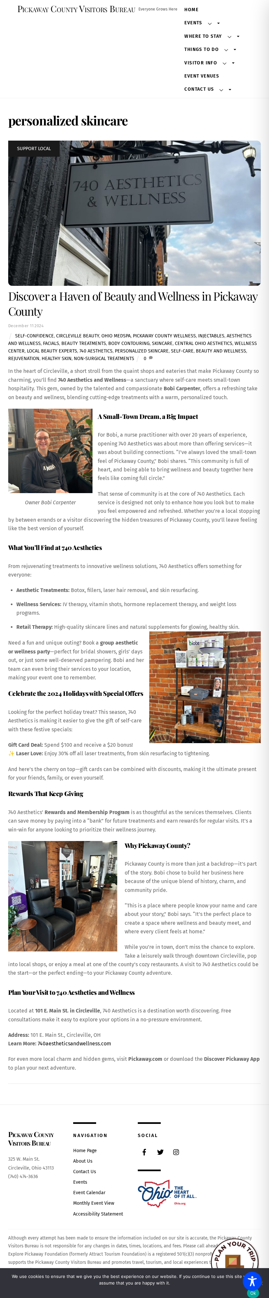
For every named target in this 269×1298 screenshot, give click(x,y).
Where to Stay (203, 36)
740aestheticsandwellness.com (74, 1043)
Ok (253, 1293)
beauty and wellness (221, 351)
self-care (182, 351)
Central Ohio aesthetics (203, 343)
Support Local (34, 148)
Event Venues (201, 76)
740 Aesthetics (96, 351)
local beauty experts (52, 351)
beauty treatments (83, 343)
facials (51, 343)
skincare (162, 343)
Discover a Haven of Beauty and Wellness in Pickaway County (133, 303)
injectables (211, 336)
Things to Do (201, 49)
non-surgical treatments (104, 358)
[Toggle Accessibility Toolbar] (252, 1281)
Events (193, 23)
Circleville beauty (77, 336)
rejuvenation (23, 358)
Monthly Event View (93, 1203)
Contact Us (199, 89)
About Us (83, 1161)
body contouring (129, 343)
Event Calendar (89, 1193)
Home (191, 9)
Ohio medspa (116, 336)
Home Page (85, 1150)
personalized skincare (142, 351)
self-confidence (34, 336)
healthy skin (57, 358)
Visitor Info (200, 63)
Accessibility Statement (98, 1214)
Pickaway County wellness (164, 336)
